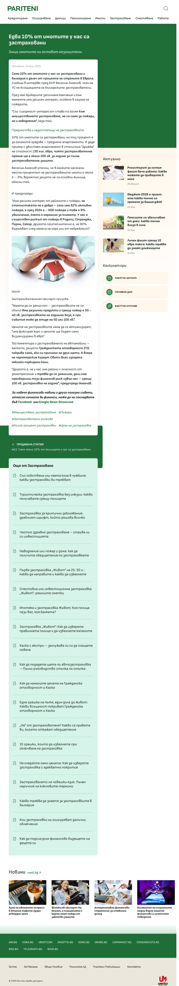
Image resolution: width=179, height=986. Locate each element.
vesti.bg (33, 872)
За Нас (13, 967)
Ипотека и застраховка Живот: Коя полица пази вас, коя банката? (55, 610)
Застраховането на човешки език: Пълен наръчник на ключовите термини (53, 784)
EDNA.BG (27, 942)
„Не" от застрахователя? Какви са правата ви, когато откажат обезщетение (55, 727)
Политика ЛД (77, 967)
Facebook (25, 402)
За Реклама (31, 967)
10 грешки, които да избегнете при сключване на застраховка (48, 746)
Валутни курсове (126, 306)
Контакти (134, 967)
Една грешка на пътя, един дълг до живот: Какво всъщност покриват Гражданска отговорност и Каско (54, 706)
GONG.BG (84, 942)
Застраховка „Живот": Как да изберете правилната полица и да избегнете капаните (56, 629)
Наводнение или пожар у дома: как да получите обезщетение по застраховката (54, 553)
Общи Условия (53, 967)
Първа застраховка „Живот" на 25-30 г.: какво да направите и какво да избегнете (53, 572)
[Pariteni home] (23, 8)
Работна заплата (126, 278)
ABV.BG (13, 942)
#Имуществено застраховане (34, 412)
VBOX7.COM (45, 942)
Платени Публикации (106, 967)
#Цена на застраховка (75, 425)
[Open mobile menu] (165, 8)
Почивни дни (123, 292)
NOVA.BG (52, 949)
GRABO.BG (101, 942)
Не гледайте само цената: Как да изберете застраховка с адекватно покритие (54, 765)
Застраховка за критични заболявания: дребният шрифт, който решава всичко (52, 515)
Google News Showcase (56, 402)
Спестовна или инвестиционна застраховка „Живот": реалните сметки (56, 591)
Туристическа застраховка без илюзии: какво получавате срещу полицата (56, 496)
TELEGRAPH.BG (32, 949)
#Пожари (65, 412)
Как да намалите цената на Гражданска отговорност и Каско (51, 685)
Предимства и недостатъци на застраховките (48, 130)
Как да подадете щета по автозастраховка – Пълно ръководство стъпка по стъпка (55, 666)
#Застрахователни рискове (32, 419)
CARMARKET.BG (121, 942)
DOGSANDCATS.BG (148, 942)
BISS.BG (13, 949)
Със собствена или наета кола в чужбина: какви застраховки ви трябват (53, 477)
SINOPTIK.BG (65, 942)
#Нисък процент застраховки (34, 425)
